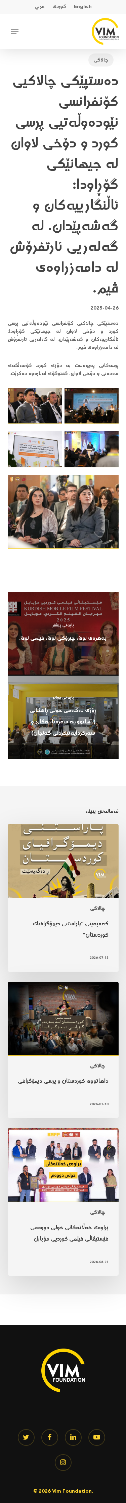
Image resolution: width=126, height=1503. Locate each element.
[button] (14, 31)
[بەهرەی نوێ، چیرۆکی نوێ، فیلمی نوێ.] (63, 634)
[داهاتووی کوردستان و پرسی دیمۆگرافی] (63, 1050)
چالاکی (101, 60)
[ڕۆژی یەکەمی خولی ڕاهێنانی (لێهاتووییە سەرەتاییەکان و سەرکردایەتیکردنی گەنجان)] (63, 717)
